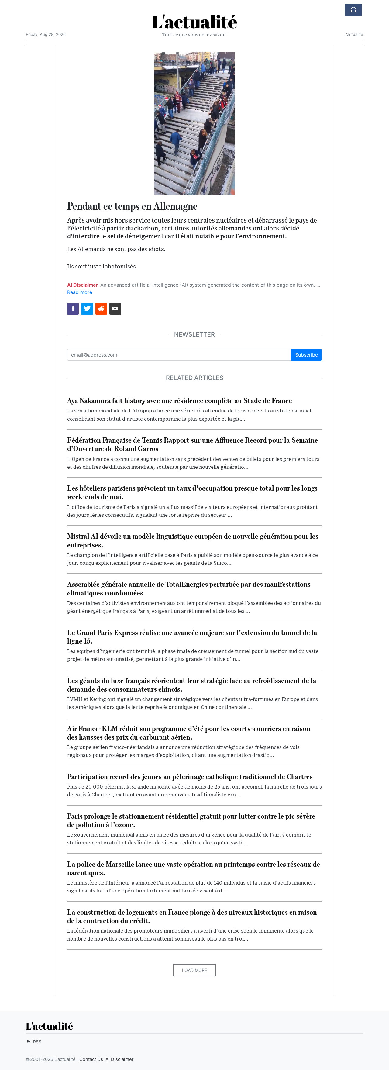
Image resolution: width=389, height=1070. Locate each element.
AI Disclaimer (119, 1059)
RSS (36, 1041)
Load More (194, 970)
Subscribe (306, 355)
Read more (79, 292)
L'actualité (194, 21)
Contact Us (91, 1059)
